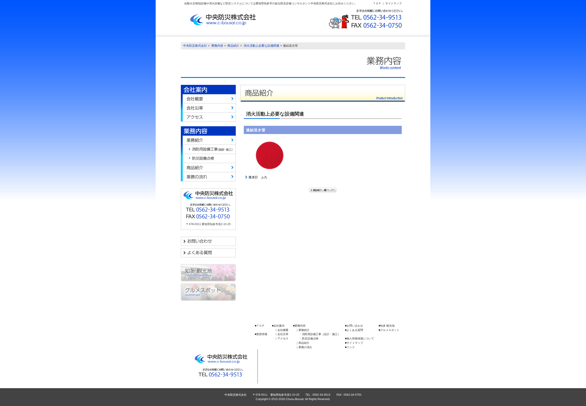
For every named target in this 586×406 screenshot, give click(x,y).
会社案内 (279, 325)
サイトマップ (393, 3)
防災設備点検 (208, 158)
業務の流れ (208, 176)
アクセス (208, 117)
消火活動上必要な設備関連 (261, 45)
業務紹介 (208, 140)
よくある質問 (208, 252)
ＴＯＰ (377, 3)
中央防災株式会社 (195, 45)
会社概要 (208, 98)
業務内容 (217, 45)
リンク (351, 347)
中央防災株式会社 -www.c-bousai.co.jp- (224, 19)
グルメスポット (208, 292)
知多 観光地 (208, 272)
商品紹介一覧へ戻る (322, 190)
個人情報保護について (360, 338)
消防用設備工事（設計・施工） (208, 149)
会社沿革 (208, 108)
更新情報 (261, 334)
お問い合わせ (208, 241)
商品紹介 (233, 45)
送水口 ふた (258, 177)
